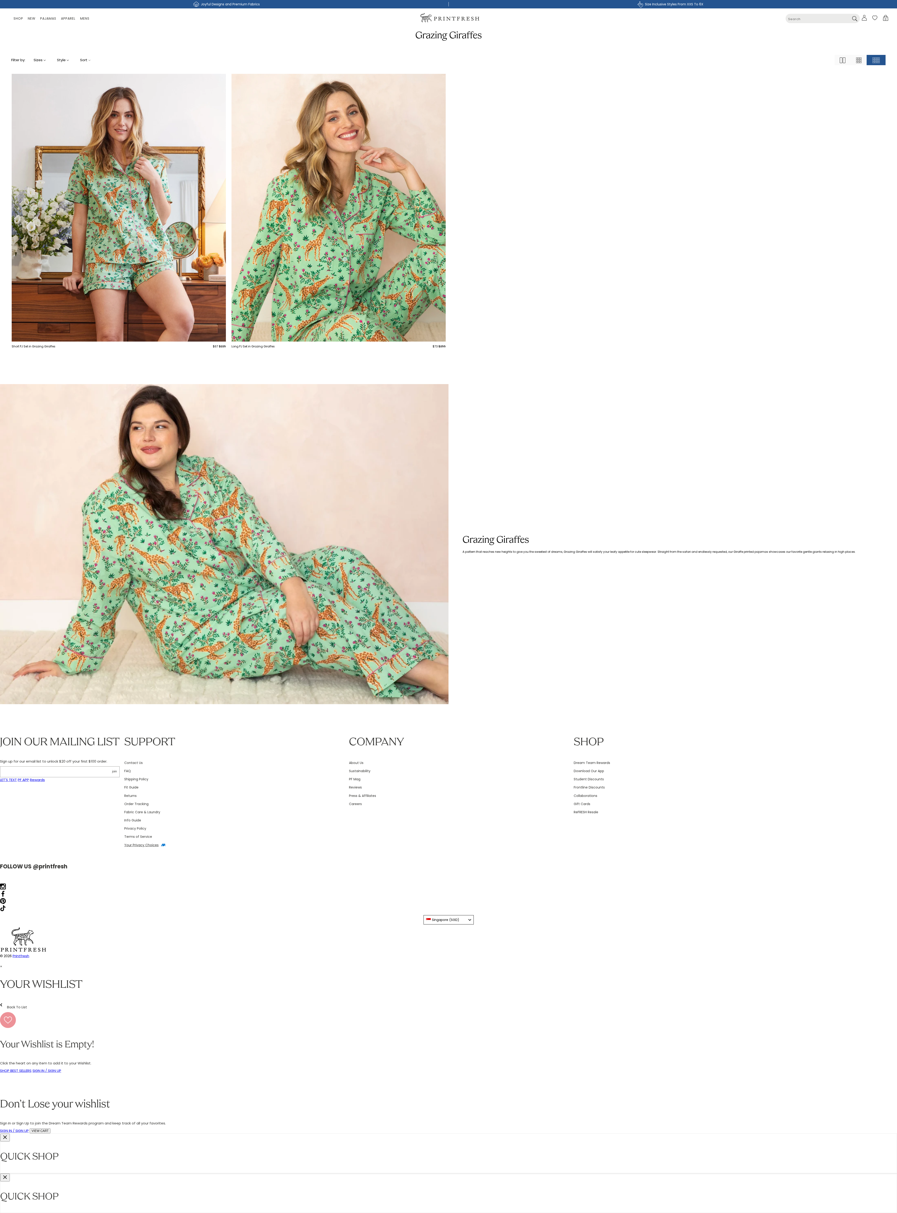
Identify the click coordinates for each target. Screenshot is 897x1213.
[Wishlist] (875, 18)
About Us (356, 762)
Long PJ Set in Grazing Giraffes (253, 346)
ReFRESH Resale (586, 812)
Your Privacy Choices (141, 845)
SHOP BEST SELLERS (16, 1070)
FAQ (127, 771)
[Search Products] (854, 18)
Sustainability (359, 771)
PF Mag (354, 779)
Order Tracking (136, 804)
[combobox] (823, 18)
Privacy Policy (135, 828)
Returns (130, 795)
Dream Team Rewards (592, 762)
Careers (355, 804)
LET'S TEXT (8, 779)
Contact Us (133, 762)
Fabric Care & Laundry (142, 812)
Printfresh (21, 955)
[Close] (5, 1138)
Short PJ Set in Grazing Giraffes (33, 346)
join (114, 771)
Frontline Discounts (589, 787)
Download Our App (589, 771)
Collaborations (585, 795)
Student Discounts (589, 779)
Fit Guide (131, 787)
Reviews (355, 787)
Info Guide (132, 820)
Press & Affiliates (362, 795)
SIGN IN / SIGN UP (46, 1070)
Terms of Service (138, 836)
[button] (885, 18)
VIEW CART (40, 1131)
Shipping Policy (136, 779)
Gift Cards (582, 804)
